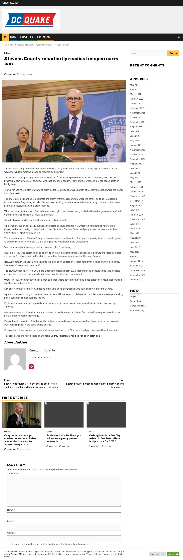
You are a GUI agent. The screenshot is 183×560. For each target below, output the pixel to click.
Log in (133, 296)
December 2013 (137, 270)
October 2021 (136, 117)
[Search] (179, 37)
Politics (7, 53)
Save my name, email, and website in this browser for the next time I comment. (50, 544)
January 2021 (136, 145)
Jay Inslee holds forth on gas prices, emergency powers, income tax (63, 438)
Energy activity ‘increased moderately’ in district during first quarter (95, 384)
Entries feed (135, 301)
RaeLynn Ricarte (25, 74)
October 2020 (136, 154)
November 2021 (137, 112)
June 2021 (135, 136)
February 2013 (136, 279)
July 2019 (134, 210)
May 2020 (134, 177)
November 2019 (137, 196)
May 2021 (134, 140)
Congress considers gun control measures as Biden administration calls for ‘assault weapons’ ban (20, 440)
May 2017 (134, 251)
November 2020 (137, 149)
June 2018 (135, 228)
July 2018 (134, 224)
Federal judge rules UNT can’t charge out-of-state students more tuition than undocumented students (31, 384)
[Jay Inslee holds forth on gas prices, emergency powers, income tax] (64, 415)
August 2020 (136, 163)
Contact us (43, 37)
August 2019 (136, 205)
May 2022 (134, 85)
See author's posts (42, 357)
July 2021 (134, 131)
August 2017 (136, 238)
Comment (12, 473)
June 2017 (135, 247)
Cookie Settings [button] (157, 554)
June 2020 (135, 173)
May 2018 (134, 233)
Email (10, 521)
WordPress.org (137, 310)
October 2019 (136, 201)
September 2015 (138, 265)
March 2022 (135, 94)
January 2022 (136, 103)
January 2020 (136, 191)
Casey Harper (24, 449)
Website (11, 532)
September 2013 (138, 275)
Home (13, 37)
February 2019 (136, 214)
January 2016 (136, 261)
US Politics (26, 37)
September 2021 (138, 122)
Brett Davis (66, 446)
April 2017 (134, 256)
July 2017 (134, 242)
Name (11, 510)
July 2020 (134, 168)
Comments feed (138, 306)
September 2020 (138, 159)
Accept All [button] (173, 554)
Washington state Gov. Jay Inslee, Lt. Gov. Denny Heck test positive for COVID (105, 438)
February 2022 (136, 99)
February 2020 (136, 187)
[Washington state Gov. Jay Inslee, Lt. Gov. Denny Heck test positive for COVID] (106, 415)
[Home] (5, 37)
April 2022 (134, 89)
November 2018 (137, 219)
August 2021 (136, 126)
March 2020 (135, 182)
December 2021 (137, 108)
